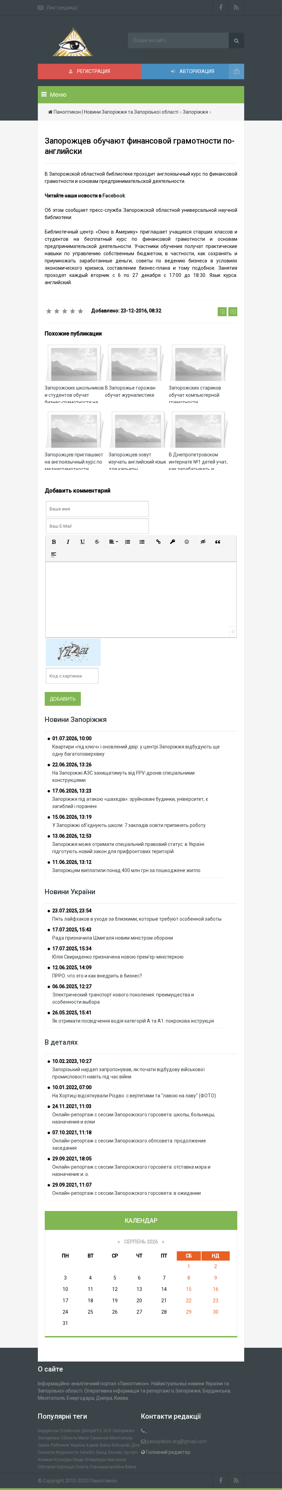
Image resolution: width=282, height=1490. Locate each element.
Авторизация (196, 71)
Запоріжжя (123, 1430)
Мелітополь (121, 1438)
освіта (81, 1467)
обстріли (46, 1467)
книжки (45, 1459)
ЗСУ (107, 1430)
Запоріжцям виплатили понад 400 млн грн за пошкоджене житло (126, 870)
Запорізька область (57, 1438)
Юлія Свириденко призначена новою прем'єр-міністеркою (118, 957)
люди (78, 1459)
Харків (92, 1445)
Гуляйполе (70, 1430)
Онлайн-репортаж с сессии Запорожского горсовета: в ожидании (126, 1193)
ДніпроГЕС (92, 1430)
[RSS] (236, 7)
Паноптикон (103, 1480)
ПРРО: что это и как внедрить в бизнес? (97, 976)
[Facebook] (221, 7)
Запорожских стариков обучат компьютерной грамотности (195, 395)
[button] (53, 541)
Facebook (113, 195)
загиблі (87, 1452)
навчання (116, 1459)
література (95, 1459)
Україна (77, 1445)
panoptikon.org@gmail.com (177, 1441)
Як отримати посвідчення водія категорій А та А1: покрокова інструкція (133, 1021)
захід (101, 1452)
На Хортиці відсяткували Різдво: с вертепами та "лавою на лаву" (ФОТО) (134, 1095)
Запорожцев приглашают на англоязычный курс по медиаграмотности (74, 462)
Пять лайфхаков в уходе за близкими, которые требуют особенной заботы (136, 919)
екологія (46, 1452)
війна (105, 1445)
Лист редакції (62, 7)
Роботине (60, 1445)
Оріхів (44, 1445)
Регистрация (93, 71)
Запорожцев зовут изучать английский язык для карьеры (137, 462)
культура (63, 1459)
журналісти (67, 1452)
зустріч (130, 1452)
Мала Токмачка (93, 1438)
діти (135, 1445)
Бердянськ (48, 1430)
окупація (65, 1467)
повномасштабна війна (112, 1467)
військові (121, 1445)
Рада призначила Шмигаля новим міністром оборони (112, 938)
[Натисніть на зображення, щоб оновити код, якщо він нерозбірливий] (73, 652)
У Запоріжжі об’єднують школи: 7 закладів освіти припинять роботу (129, 825)
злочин (115, 1452)
